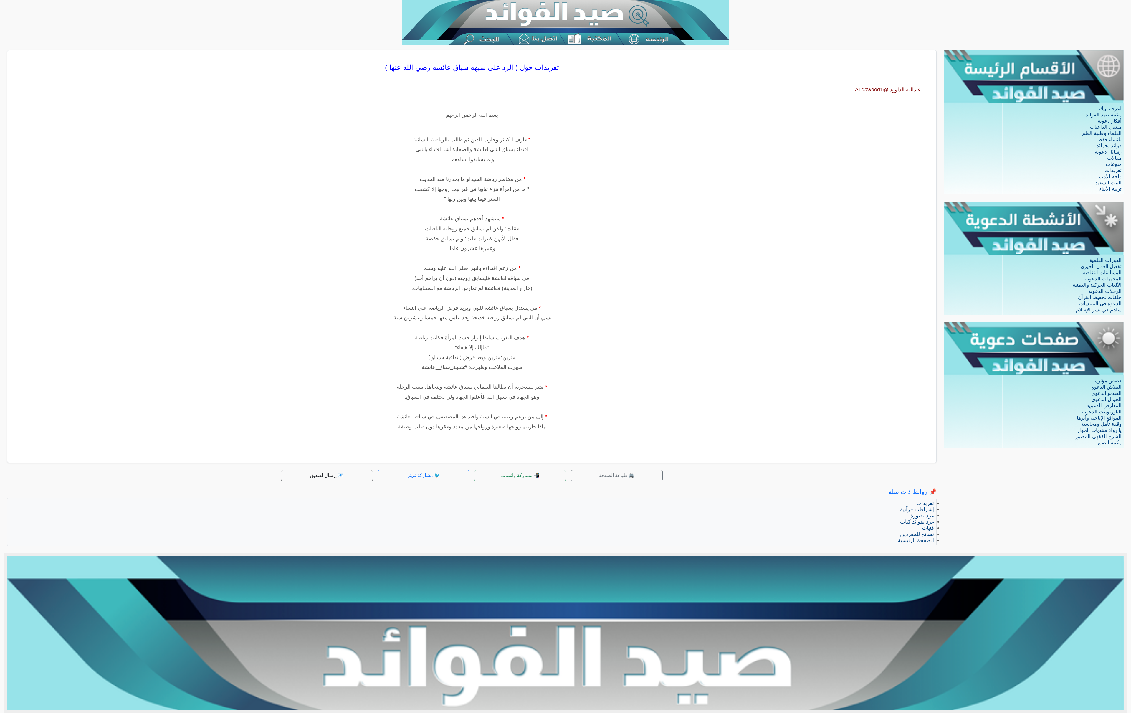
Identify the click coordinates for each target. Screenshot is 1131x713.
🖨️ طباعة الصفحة (616, 475)
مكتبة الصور (1109, 442)
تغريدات (1113, 170)
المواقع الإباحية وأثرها (1099, 418)
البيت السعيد (1108, 183)
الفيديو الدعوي (1106, 393)
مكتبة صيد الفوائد (1104, 115)
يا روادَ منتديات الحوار (1099, 430)
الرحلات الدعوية (1105, 291)
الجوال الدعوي (1106, 399)
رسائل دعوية (1108, 152)
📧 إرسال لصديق (327, 475)
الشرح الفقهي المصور (1098, 436)
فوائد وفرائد (1109, 145)
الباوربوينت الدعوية (1102, 412)
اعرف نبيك (1110, 108)
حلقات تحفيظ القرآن (1100, 297)
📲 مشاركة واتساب (520, 475)
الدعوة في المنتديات (1100, 303)
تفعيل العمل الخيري (1101, 266)
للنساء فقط (1109, 139)
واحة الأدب (1110, 176)
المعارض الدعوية (1104, 405)
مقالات (1114, 158)
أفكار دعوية (1110, 121)
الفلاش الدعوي (1106, 387)
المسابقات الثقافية (1102, 272)
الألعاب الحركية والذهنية (1097, 285)
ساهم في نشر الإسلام (1099, 310)
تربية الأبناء (1110, 189)
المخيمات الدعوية (1103, 279)
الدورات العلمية (1105, 260)
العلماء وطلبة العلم (1102, 133)
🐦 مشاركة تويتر (423, 475)
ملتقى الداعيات (1106, 127)
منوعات (1114, 164)
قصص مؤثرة (1108, 381)
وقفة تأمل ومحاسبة (1101, 424)
